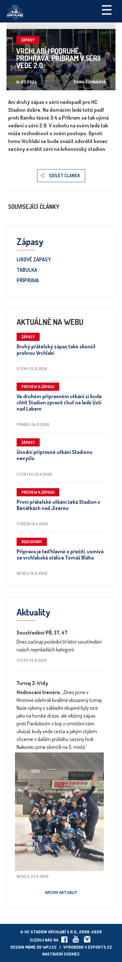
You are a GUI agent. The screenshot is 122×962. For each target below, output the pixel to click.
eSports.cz (100, 947)
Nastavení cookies (61, 953)
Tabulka (27, 270)
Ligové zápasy (34, 260)
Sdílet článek (64, 175)
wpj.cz (50, 947)
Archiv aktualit (61, 892)
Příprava (28, 281)
